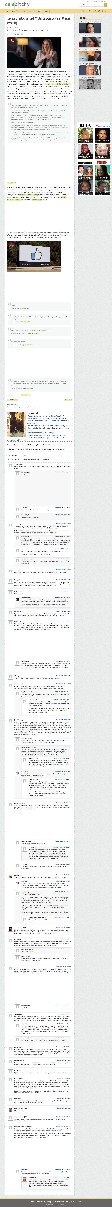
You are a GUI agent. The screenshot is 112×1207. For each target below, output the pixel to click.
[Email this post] (22, 34)
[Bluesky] (83, 11)
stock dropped (37, 200)
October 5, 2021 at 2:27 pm (63, 1126)
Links (46, 11)
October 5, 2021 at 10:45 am (62, 558)
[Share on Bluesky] (15, 35)
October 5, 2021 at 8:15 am (63, 683)
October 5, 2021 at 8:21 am (62, 536)
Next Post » (68, 400)
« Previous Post (12, 400)
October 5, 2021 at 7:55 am (63, 579)
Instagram (31, 30)
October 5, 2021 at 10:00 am (61, 847)
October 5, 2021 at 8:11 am (63, 661)
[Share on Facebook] (8, 35)
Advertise (104, 1)
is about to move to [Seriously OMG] (49, 425)
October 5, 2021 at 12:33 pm (62, 956)
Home (33, 1201)
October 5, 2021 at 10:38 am (63, 1078)
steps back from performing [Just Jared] (47, 418)
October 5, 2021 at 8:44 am (62, 841)
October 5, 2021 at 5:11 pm (62, 1177)
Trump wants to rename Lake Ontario (89, 50)
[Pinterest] (102, 11)
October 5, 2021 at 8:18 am (63, 874)
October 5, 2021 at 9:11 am (63, 966)
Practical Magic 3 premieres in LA (88, 63)
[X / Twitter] (86, 11)
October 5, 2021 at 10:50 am (62, 1037)
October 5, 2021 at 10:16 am (62, 597)
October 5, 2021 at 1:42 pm (63, 1116)
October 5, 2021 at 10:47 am (62, 949)
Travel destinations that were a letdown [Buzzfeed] (46, 416)
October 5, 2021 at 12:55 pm (63, 1108)
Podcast (38, 11)
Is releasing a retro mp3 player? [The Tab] (47, 435)
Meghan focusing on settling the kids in (90, 22)
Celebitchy (13, 30)
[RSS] (105, 11)
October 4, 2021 (25, 308)
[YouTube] (99, 11)
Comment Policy (40, 1201)
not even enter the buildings (29, 195)
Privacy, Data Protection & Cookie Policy (58, 1201)
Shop (30, 11)
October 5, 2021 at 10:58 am (61, 758)
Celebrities (15, 11)
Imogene (16, 611)
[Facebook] (93, 11)
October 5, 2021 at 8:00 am (63, 621)
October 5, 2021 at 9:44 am (62, 747)
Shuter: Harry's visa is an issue (87, 77)
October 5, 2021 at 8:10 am (63, 675)
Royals (24, 11)
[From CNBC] (11, 183)
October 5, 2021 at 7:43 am (62, 472)
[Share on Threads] (18, 35)
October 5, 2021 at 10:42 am (63, 1098)
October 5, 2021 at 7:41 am (63, 463)
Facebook (24, 30)
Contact (88, 1)
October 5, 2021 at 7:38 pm (62, 779)
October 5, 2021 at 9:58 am (62, 507)
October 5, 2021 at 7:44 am (63, 523)
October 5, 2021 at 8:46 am (63, 939)
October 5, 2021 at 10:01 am (63, 1060)
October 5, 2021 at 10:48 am (62, 891)
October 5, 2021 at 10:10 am (62, 1023)
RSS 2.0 (48, 445)
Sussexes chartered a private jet (88, 36)
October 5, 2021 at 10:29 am (63, 1070)
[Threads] (96, 11)
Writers (96, 1)
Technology (44, 30)
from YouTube (25, 395)
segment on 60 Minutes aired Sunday (58, 84)
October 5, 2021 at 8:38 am (62, 738)
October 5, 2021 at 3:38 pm (62, 1169)
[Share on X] (11, 35)
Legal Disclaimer (76, 1201)
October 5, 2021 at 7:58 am (63, 591)
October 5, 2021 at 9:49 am (63, 1014)
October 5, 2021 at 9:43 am (62, 548)
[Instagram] (89, 11)
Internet (37, 30)
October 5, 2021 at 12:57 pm (61, 699)
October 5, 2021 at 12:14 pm (62, 691)
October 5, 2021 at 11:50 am (62, 514)
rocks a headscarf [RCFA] (42, 433)
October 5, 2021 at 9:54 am (62, 881)
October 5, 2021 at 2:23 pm (62, 917)
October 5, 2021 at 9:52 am (62, 771)
